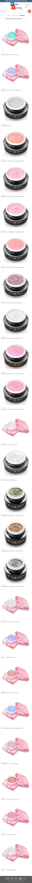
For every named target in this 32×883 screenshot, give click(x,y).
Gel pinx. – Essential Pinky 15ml (8, 834)
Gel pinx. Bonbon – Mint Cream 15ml (10, 54)
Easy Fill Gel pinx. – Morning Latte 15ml (10, 621)
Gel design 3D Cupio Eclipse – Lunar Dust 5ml (12, 551)
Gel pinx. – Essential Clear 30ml (8, 870)
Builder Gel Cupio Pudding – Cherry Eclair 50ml (12, 373)
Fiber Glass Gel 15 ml (6, 125)
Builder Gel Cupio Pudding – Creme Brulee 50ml (12, 161)
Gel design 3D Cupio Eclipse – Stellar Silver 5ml (12, 515)
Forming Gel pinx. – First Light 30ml (9, 763)
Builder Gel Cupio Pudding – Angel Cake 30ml (12, 338)
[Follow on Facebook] (26, 4)
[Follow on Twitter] (28, 4)
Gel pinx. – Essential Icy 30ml (8, 657)
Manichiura (15, 15)
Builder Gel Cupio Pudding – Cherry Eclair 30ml (12, 409)
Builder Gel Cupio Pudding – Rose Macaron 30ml (12, 231)
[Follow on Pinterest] (26, 7)
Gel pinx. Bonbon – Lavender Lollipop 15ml (11, 90)
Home (8, 15)
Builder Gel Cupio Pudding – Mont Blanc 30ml (12, 302)
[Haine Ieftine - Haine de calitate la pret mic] (16, 5)
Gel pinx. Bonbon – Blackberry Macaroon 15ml (12, 728)
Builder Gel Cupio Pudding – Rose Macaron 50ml (12, 196)
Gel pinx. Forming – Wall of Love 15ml (10, 799)
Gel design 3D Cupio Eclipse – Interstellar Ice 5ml (12, 586)
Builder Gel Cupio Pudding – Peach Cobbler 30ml (12, 267)
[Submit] (29, 11)
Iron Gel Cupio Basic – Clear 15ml (9, 444)
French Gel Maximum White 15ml (9, 480)
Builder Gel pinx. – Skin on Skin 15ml (9, 692)
